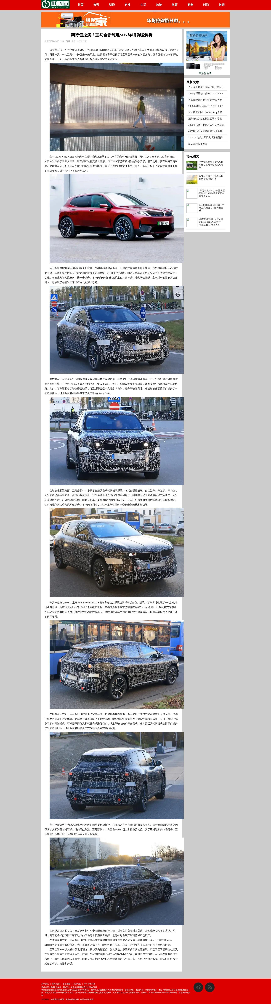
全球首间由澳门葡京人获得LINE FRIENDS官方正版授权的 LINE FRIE (211, 222)
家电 (190, 4)
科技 (127, 4)
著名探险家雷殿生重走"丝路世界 (205, 100)
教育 (175, 4)
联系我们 (56, 984)
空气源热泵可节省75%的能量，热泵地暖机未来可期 (211, 165)
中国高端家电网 (72, 999)
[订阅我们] (210, 991)
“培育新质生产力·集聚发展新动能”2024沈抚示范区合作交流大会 (212, 193)
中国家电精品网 (57, 999)
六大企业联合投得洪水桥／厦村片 (206, 87)
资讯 (96, 4)
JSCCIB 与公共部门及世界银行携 (205, 137)
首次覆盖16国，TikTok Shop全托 (205, 112)
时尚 (206, 4)
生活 (143, 4)
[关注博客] (198, 991)
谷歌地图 (66, 984)
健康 (222, 4)
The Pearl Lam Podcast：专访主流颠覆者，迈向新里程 (211, 208)
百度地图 (77, 984)
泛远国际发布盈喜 (197, 143)
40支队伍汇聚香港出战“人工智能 (205, 131)
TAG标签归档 (89, 984)
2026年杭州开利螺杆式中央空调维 (206, 125)
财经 (112, 4)
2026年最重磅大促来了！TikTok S (205, 93)
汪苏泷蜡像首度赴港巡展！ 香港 (205, 118)
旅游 (159, 4)
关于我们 (45, 984)
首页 (80, 4)
